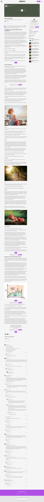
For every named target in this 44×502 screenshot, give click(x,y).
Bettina (7, 389)
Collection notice (26, 497)
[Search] (34, 1)
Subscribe (38, 1)
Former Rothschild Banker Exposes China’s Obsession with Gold (35, 52)
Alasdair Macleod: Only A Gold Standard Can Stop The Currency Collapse (35, 43)
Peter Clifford (7, 455)
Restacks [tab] (9, 338)
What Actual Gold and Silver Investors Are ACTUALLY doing (35, 49)
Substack (19, 500)
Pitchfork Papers (8, 416)
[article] (34, 40)
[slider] (22, 15)
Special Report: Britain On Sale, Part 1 (35, 61)
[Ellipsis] (26, 344)
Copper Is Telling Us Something (35, 45)
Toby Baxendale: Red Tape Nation (35, 58)
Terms (23, 497)
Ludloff (7, 344)
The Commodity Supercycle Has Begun (35, 40)
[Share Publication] (36, 1)
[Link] (3, 30)
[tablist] (7, 338)
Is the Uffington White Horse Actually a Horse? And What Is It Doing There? (35, 55)
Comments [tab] (6, 338)
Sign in (42, 1)
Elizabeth (7, 358)
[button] (17, 10)
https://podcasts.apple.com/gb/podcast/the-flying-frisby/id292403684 (15, 477)
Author (7, 365)
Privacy (22, 497)
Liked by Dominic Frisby (9, 345)
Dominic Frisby (8, 364)
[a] (30, 40)
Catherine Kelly (7, 466)
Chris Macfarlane (8, 375)
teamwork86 (8, 368)
